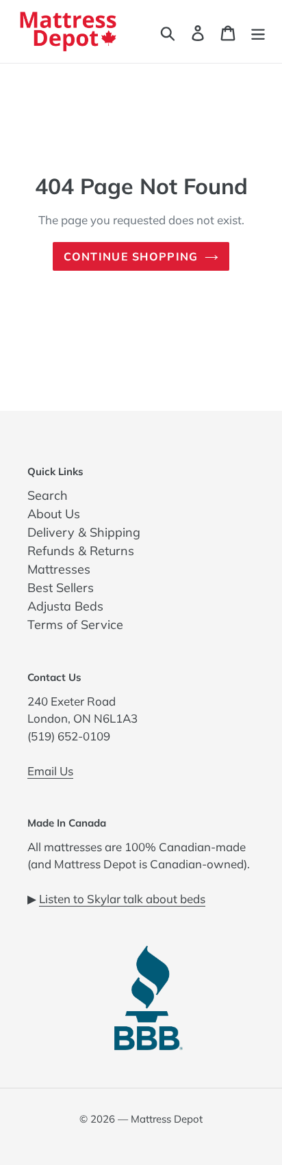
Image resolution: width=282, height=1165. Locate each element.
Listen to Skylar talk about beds (122, 899)
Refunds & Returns (80, 551)
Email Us (50, 771)
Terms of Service (75, 624)
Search (47, 495)
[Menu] (258, 32)
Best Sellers (60, 587)
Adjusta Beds (65, 606)
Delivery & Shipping (83, 532)
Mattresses (58, 569)
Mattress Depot (167, 1118)
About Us (53, 514)
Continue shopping (131, 256)
